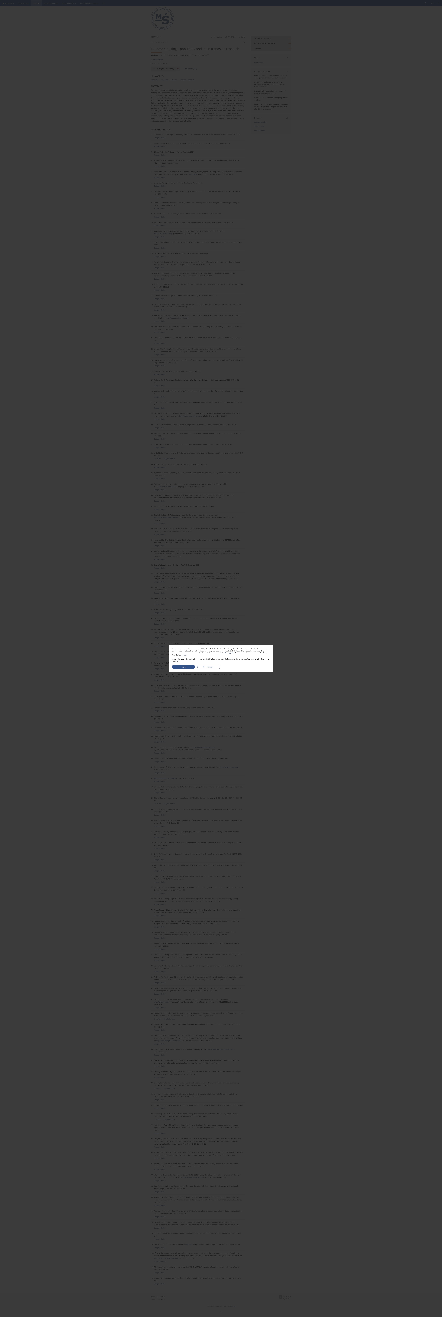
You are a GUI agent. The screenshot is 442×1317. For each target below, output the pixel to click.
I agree (183, 667)
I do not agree (208, 667)
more (184, 655)
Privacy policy (229, 653)
